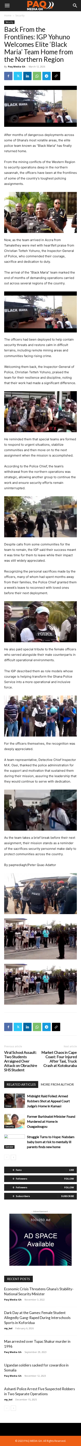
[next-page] (13, 1157)
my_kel (8, 1328)
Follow (69, 1178)
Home (7, 15)
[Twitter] (18, 76)
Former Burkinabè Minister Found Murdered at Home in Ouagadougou (51, 1121)
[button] (7, 5)
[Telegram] (46, 76)
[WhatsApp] (37, 76)
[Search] (75, 5)
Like (71, 1169)
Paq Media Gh (16, 66)
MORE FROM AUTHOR (57, 1084)
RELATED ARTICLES (21, 1084)
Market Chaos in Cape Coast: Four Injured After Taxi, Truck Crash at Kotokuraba (59, 1059)
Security (20, 15)
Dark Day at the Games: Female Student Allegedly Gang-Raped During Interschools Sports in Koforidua (37, 1317)
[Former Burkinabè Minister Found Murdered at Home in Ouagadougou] (14, 1121)
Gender (9, 1146)
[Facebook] (8, 76)
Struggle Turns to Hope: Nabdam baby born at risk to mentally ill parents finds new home (50, 1142)
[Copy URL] (56, 76)
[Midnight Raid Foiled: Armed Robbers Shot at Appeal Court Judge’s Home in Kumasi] (14, 1101)
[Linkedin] (27, 76)
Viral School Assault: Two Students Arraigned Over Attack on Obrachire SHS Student (20, 1061)
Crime (8, 1106)
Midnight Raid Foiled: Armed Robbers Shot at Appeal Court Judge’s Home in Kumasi (48, 1101)
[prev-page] (6, 1157)
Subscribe (67, 1196)
